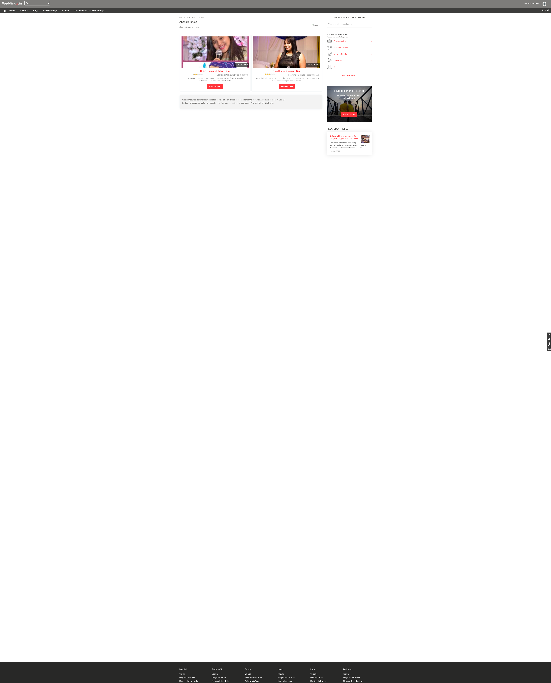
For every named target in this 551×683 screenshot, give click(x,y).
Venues (12, 10)
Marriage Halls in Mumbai (188, 681)
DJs (335, 67)
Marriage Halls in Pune (318, 681)
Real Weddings (50, 10)
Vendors (24, 10)
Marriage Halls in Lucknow (353, 681)
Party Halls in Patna (252, 681)
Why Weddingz (97, 10)
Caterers (337, 60)
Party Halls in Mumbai (187, 678)
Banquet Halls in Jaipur (286, 678)
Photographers (340, 41)
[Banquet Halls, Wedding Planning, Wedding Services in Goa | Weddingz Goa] (12, 3)
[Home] (4, 10)
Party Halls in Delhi (219, 678)
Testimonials (80, 10)
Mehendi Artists (341, 54)
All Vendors (349, 76)
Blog (35, 10)
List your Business (531, 3)
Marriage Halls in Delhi (220, 681)
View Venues (349, 114)
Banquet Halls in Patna (253, 678)
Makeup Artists (340, 47)
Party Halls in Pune (317, 678)
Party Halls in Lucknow (351, 678)
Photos (66, 10)
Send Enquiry (215, 86)
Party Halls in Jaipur (285, 681)
